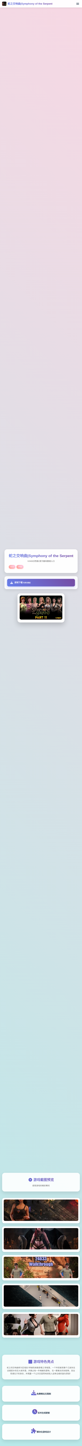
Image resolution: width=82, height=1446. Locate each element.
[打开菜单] (77, 4)
